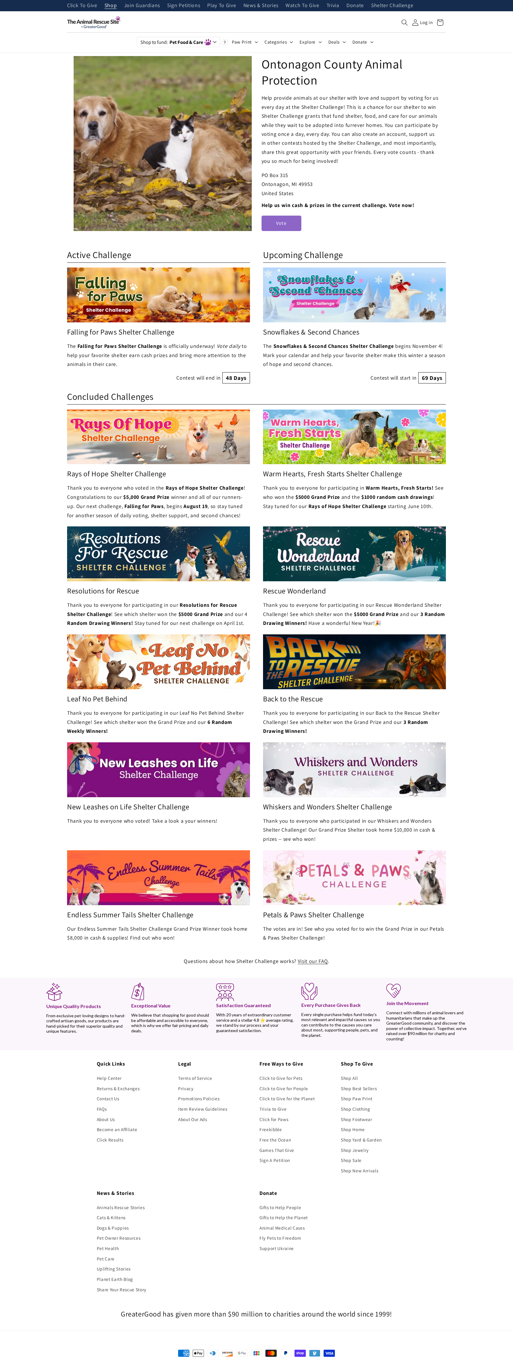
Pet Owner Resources (119, 1238)
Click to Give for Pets (281, 1078)
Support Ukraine (276, 1248)
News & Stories (260, 6)
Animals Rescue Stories (121, 1207)
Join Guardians (142, 6)
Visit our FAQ (313, 961)
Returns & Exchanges (118, 1088)
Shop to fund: (171, 42)
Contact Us (108, 1098)
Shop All (349, 1078)
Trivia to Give (272, 1109)
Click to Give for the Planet (287, 1098)
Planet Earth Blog (115, 1279)
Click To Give (82, 6)
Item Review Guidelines (202, 1109)
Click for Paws (273, 1119)
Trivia (333, 6)
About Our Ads (192, 1119)
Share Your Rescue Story (121, 1289)
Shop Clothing (355, 1109)
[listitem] (158, 325)
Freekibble (270, 1129)
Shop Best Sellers (359, 1088)
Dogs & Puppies (113, 1228)
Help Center (109, 1078)
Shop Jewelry (355, 1150)
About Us (106, 1119)
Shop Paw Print (356, 1098)
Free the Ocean (275, 1140)
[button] (404, 22)
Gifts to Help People (280, 1207)
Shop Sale (351, 1160)
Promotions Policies (199, 1098)
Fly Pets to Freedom (280, 1238)
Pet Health (108, 1248)
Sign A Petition (274, 1160)
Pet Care (106, 1259)
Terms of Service (195, 1078)
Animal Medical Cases (282, 1228)
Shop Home (353, 1129)
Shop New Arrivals (359, 1171)
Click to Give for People (283, 1088)
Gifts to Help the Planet (283, 1217)
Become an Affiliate (117, 1129)
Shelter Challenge (392, 6)
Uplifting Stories (114, 1269)
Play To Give (221, 6)
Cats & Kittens (111, 1217)
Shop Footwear (356, 1119)
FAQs (102, 1109)
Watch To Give (302, 6)
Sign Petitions (183, 6)
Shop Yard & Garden (361, 1140)
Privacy (186, 1088)
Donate (355, 6)
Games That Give (276, 1150)
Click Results (110, 1140)
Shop (110, 6)
